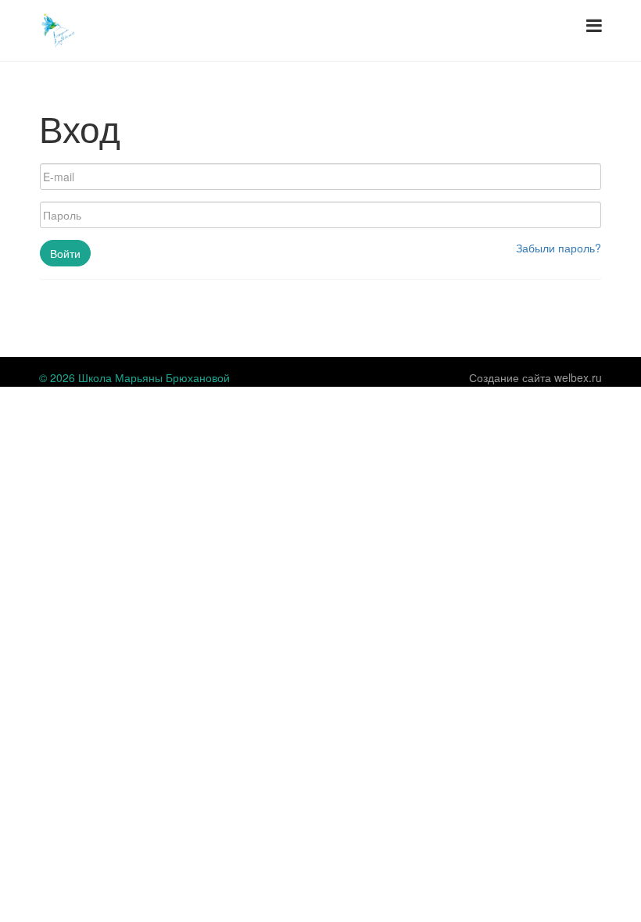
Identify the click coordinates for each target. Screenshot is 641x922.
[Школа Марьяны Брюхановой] (58, 29)
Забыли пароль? (558, 248)
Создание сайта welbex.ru (535, 377)
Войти (65, 253)
